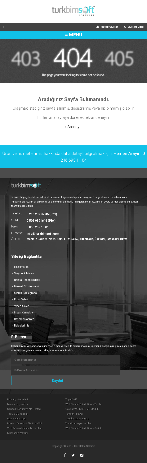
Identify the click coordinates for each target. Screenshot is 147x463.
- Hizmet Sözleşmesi (25, 286)
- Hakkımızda (20, 267)
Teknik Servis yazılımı (77, 418)
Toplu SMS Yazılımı (17, 413)
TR (3, 26)
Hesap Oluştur (109, 26)
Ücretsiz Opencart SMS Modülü (24, 423)
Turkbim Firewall (74, 413)
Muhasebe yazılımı (17, 404)
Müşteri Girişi (135, 26)
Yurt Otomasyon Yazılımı (78, 423)
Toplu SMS (71, 399)
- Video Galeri (20, 306)
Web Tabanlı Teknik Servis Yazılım (83, 404)
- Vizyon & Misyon (23, 273)
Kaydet (57, 381)
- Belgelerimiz (20, 325)
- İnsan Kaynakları (23, 312)
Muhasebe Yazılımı (17, 433)
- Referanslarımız (23, 319)
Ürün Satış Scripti (16, 418)
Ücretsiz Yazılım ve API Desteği (24, 409)
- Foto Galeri (20, 299)
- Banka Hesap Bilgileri (26, 280)
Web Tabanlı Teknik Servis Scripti (83, 428)
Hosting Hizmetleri (17, 399)
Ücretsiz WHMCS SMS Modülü (82, 409)
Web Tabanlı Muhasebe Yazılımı (24, 428)
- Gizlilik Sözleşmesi (24, 293)
